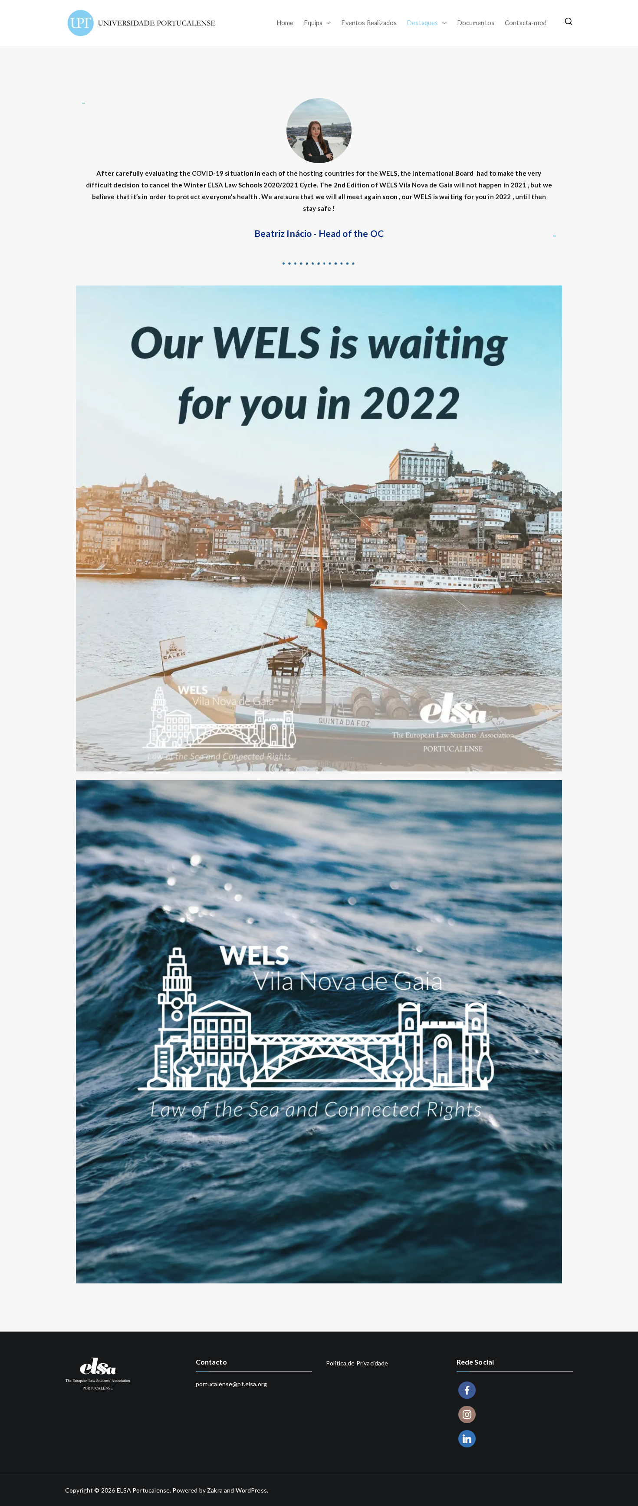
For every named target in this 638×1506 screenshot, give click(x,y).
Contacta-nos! (526, 22)
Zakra (215, 1490)
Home (285, 22)
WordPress (251, 1490)
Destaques (422, 22)
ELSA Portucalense (143, 1490)
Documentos (476, 22)
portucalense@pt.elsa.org (231, 1384)
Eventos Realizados (369, 22)
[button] (326, 23)
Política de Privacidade (357, 1363)
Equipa (313, 22)
